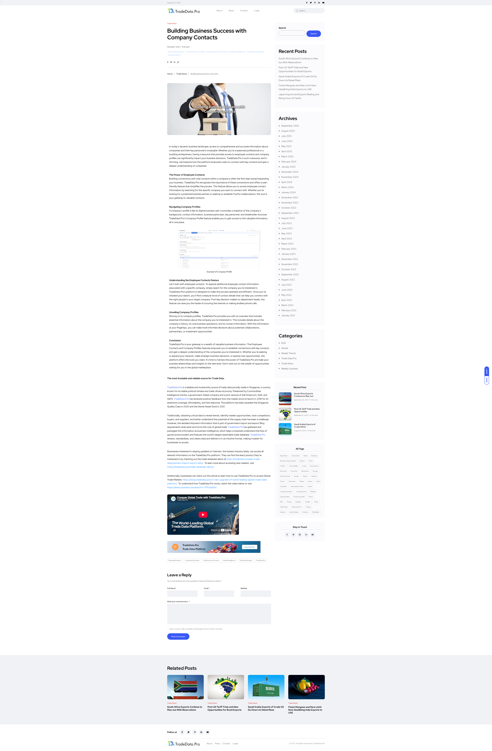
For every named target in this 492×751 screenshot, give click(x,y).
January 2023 (288, 253)
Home (170, 73)
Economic (283, 471)
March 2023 (287, 243)
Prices (311, 497)
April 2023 (286, 238)
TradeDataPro (174, 55)
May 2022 (286, 294)
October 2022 (288, 269)
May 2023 (286, 233)
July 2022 (286, 284)
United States (293, 512)
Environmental (285, 476)
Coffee (282, 466)
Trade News (181, 73)
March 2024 (287, 187)
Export (305, 476)
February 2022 (288, 310)
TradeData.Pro (319, 743)
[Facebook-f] (182, 732)
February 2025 (288, 161)
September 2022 (290, 274)
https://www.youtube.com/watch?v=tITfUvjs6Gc (192, 487)
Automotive (296, 456)
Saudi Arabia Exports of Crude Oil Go (304, 425)
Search (282, 27)
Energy (315, 471)
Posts (231, 10)
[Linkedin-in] (201, 732)
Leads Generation (286, 492)
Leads (310, 486)
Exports (314, 476)
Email (206, 588)
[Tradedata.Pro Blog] (183, 10)
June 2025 (287, 141)
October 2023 (288, 207)
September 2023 (290, 212)
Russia (289, 502)
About (219, 10)
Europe (296, 476)
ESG (283, 342)
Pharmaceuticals (299, 497)
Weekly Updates (289, 368)
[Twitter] (188, 732)
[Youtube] (207, 732)
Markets (313, 492)
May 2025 (286, 146)
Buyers (302, 461)
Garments (292, 481)
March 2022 (287, 305)
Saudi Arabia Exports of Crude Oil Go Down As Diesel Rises (266, 708)
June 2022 (287, 289)
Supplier (298, 502)
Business (314, 456)
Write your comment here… (178, 601)
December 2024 (289, 171)
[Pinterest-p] (194, 732)
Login (256, 10)
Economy (294, 471)
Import (310, 481)
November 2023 (289, 202)
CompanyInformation (195, 51)
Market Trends (288, 353)
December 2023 (289, 197)
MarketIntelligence (237, 51)
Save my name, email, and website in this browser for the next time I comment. (196, 629)
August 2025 (288, 130)
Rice (281, 502)
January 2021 (288, 315)
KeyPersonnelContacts (217, 51)
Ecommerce (314, 466)
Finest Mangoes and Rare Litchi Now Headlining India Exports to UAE (305, 710)
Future (282, 481)
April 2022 (286, 300)
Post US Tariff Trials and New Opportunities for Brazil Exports (225, 708)
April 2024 (286, 182)
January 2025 (288, 166)
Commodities (293, 466)
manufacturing (301, 492)
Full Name (171, 588)
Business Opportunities (288, 461)
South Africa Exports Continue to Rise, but (303, 394)
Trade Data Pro (289, 358)
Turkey (308, 507)
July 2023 (286, 223)
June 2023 (287, 228)
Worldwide (315, 512)
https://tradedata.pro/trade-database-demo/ (190, 466)
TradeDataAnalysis (255, 51)
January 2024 (288, 192)
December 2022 (289, 259)
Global (284, 348)
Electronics (305, 471)
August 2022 (288, 279)
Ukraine (282, 512)
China (311, 461)
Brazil (305, 456)
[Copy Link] (178, 62)
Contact (244, 10)
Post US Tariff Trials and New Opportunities (307, 410)
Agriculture (284, 456)
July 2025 (286, 135)
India (318, 481)
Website (244, 588)
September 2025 (290, 125)
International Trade (297, 486)
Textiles (307, 502)
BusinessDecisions (176, 51)
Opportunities (284, 497)
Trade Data (284, 507)
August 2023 (288, 218)
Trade (316, 502)
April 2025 (286, 151)
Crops (304, 466)
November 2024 (289, 176)
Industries (283, 486)
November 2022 (289, 264)
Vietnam (305, 512)
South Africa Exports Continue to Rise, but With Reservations (184, 708)
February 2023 (288, 248)
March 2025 (287, 156)
